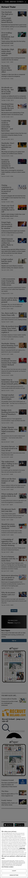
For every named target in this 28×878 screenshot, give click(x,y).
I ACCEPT (14, 870)
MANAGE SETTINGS (14, 875)
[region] (14, 852)
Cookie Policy (22, 848)
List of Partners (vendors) (7, 866)
